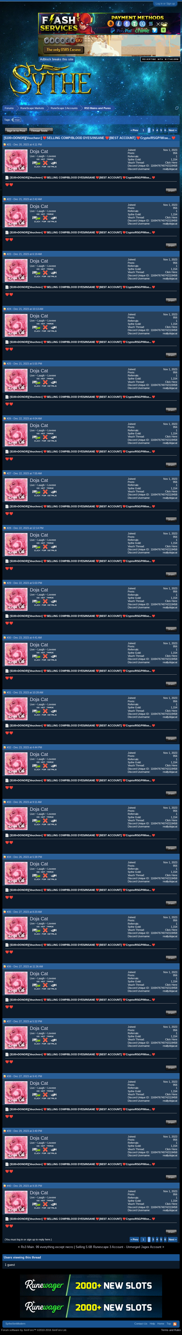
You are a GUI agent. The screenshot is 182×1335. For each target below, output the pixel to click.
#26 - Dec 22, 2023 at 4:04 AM (24, 418)
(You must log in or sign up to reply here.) (28, 1239)
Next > (173, 130)
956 (175, 153)
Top (169, 1323)
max (17, 119)
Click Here (171, 162)
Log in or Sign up (165, 3)
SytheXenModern (15, 1323)
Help (152, 1323)
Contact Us (140, 1323)
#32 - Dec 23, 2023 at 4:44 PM (24, 747)
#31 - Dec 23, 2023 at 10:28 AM (25, 692)
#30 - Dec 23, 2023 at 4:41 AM (24, 637)
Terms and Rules (171, 1330)
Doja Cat (39, 151)
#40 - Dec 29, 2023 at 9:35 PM (24, 1185)
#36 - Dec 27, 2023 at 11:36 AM (25, 966)
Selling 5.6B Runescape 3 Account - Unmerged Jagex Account (118, 1247)
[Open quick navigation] (176, 108)
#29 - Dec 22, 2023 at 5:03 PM (24, 582)
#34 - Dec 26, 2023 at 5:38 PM (24, 856)
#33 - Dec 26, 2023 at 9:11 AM (24, 802)
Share (171, 190)
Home (160, 1323)
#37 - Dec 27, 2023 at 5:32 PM (24, 1021)
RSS (175, 1324)
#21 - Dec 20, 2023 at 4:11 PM (24, 144)
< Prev (134, 130)
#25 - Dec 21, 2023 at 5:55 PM (24, 363)
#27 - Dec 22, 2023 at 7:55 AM (24, 473)
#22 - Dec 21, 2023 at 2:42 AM (24, 199)
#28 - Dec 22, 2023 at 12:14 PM (25, 528)
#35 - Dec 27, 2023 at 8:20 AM (24, 911)
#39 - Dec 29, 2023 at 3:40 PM (24, 1130)
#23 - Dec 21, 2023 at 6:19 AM (24, 254)
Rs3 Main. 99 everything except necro (47, 1247)
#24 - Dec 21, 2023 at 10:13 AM (25, 308)
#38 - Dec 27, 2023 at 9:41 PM (24, 1076)
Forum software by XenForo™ (34, 1330)
